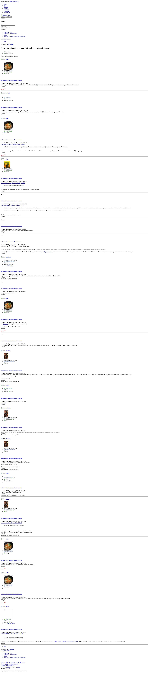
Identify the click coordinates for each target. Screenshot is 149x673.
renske (7, 606)
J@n (7, 159)
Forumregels (7, 12)
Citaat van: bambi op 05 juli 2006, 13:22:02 (11, 523)
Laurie (7, 385)
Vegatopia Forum (14, 1)
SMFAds (3, 665)
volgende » (7, 39)
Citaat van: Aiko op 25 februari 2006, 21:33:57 (12, 205)
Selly (7, 59)
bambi (7, 473)
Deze (8, 462)
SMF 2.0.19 (4, 662)
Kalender (6, 7)
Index (5, 4)
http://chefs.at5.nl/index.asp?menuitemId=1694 (66, 641)
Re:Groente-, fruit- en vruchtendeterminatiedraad (11, 80)
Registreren (6, 9)
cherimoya (5, 324)
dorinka (8, 93)
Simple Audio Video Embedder (9, 664)
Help (5, 5)
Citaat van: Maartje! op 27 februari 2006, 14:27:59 (13, 183)
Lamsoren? (3, 403)
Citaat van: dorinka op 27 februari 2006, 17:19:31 (13, 144)
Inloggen (6, 8)
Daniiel (8, 667)
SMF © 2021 (11, 662)
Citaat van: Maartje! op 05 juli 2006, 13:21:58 (12, 633)
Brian (18, 667)
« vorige (3, 39)
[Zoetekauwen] (11, 623)
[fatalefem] (10, 265)
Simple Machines (20, 662)
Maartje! (8, 350)
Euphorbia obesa (48, 252)
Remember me (6, 28)
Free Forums (10, 665)
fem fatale (8, 257)
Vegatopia (6, 11)
